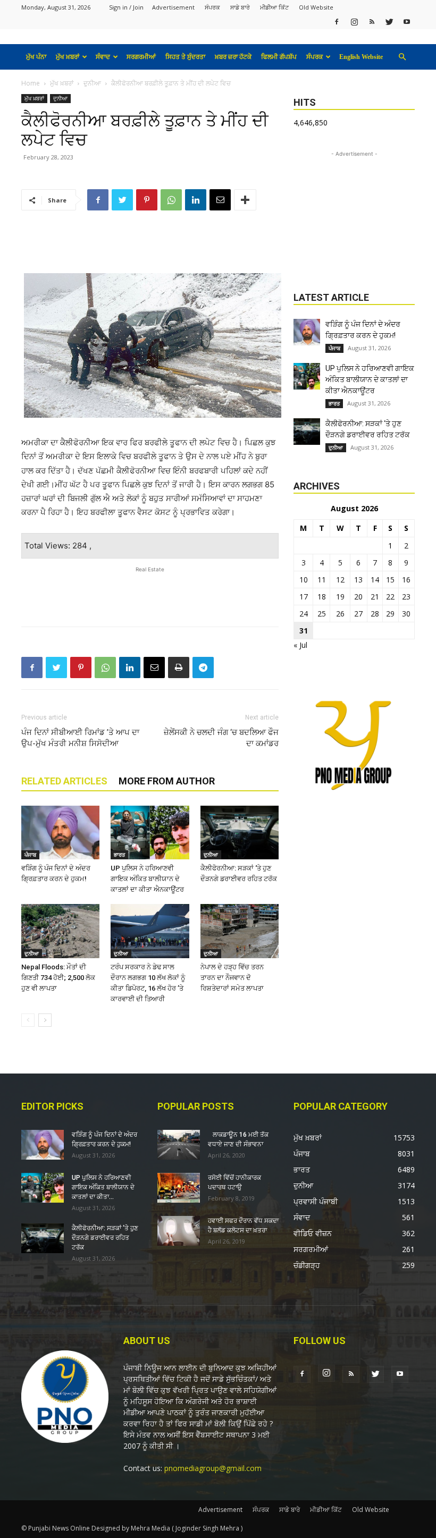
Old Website (316, 7)
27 (358, 614)
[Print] (178, 667)
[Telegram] (203, 667)
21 (375, 596)
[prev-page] (28, 1020)
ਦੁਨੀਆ (92, 83)
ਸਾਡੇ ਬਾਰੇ (240, 7)
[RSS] (372, 21)
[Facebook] (337, 21)
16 (406, 579)
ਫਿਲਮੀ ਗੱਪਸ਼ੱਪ (279, 57)
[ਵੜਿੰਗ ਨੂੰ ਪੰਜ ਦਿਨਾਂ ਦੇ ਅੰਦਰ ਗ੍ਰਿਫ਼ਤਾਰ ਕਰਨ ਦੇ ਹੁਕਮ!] (60, 832)
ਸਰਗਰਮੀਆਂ (141, 57)
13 (358, 579)
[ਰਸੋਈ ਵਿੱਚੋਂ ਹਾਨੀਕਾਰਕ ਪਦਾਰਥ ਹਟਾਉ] (178, 1188)
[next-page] (45, 1020)
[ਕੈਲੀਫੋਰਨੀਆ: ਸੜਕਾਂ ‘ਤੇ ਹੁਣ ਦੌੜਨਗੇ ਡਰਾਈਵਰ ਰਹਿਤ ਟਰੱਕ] (239, 832)
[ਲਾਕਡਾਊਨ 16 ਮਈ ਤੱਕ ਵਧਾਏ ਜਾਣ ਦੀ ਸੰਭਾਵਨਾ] (178, 1145)
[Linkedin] (195, 199)
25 (321, 614)
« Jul (300, 645)
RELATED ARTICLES (64, 781)
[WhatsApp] (171, 199)
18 (321, 596)
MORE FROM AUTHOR (167, 781)
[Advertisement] (150, 246)
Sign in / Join (126, 7)
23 (406, 596)
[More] (245, 199)
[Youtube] (407, 21)
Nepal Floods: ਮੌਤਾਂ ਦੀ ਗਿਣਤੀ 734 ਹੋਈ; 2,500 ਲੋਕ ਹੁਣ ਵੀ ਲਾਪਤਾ (58, 977)
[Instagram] (354, 21)
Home (30, 83)
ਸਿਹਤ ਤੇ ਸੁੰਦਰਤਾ (185, 57)
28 (375, 614)
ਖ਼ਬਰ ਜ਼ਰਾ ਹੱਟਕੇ (233, 57)
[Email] (220, 199)
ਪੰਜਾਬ (30, 854)
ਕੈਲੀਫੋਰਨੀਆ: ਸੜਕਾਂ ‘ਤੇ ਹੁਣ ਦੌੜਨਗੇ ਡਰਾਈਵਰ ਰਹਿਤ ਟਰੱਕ (105, 1237)
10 (303, 579)
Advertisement (173, 7)
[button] (402, 57)
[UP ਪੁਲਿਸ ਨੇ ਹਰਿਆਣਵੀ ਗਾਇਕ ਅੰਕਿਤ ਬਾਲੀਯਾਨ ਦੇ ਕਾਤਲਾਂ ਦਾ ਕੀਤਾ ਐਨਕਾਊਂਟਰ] (150, 832)
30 (406, 614)
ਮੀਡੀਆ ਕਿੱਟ (274, 7)
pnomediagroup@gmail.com (213, 1468)
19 (340, 596)
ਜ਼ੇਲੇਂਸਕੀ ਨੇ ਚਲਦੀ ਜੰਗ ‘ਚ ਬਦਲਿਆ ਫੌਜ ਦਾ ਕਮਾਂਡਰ (221, 738)
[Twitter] (389, 21)
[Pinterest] (146, 199)
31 (303, 631)
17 (303, 596)
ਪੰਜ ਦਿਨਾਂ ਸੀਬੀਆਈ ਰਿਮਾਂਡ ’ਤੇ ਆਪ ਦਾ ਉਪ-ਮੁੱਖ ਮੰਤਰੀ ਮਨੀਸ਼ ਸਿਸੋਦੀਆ (80, 738)
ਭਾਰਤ (119, 854)
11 (321, 579)
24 (303, 614)
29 (390, 614)
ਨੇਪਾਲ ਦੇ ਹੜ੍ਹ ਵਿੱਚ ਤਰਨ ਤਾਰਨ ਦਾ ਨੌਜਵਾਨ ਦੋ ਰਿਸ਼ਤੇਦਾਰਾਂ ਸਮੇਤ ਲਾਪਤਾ (232, 977)
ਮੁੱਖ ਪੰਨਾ (36, 57)
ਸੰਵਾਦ (103, 57)
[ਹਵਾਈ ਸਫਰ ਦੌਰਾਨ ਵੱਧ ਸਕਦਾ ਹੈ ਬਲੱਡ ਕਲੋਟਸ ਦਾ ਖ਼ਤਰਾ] (178, 1231)
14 (375, 579)
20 (358, 596)
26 (340, 614)
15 (390, 579)
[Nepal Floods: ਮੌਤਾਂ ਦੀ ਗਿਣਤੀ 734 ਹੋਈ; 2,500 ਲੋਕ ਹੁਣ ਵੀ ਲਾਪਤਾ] (60, 931)
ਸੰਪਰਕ (212, 7)
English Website (361, 57)
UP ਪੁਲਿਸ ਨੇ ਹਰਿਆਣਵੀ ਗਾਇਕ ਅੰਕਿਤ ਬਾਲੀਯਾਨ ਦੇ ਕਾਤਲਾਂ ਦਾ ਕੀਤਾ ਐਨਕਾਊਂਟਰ (147, 878)
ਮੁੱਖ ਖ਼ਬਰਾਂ (67, 57)
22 (390, 596)
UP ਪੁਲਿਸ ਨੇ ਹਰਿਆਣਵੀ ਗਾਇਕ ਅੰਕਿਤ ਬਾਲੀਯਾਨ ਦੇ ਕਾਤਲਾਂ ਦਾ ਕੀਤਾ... (103, 1187)
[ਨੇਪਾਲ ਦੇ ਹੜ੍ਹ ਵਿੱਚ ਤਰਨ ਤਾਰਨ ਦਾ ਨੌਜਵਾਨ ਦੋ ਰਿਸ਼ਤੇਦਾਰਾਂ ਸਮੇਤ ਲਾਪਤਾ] (239, 931)
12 (340, 579)
